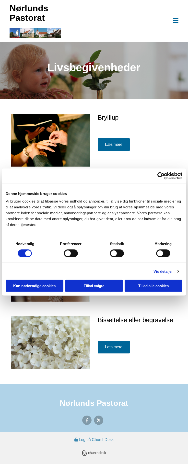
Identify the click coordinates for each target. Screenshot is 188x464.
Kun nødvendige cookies (34, 286)
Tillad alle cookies (153, 286)
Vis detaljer (163, 271)
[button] (123, 21)
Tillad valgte (94, 286)
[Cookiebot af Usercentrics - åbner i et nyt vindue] (161, 175)
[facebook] (87, 420)
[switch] (71, 253)
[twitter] (98, 420)
